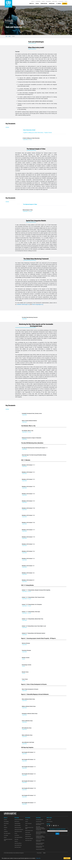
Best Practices (17, 821)
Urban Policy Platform (18, 843)
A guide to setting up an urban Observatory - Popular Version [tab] (37, 132)
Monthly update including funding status (40, 841)
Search (59, 3)
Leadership (6, 831)
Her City (16, 833)
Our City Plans (17, 835)
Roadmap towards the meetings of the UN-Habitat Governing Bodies (40, 837)
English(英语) (25, 139)
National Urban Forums (29, 830)
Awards (26, 821)
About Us (31, 3)
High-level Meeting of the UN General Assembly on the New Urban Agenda (41, 832)
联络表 (44, 852)
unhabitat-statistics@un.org (23, 304)
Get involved (61, 1)
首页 (6, 36)
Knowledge (51, 3)
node (10, 36)
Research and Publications (19, 819)
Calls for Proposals (28, 823)
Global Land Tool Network (19, 829)
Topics (37, 3)
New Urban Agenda (7, 833)
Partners (5, 837)
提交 (57, 833)
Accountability (6, 821)
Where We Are (44, 3)
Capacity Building (17, 823)
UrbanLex (16, 841)
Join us (5, 829)
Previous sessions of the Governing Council (40, 847)
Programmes (48, 1)
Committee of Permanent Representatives (40, 824)
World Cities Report (18, 847)
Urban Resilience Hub (18, 845)
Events (66, 1)
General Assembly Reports (40, 849)
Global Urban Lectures (18, 831)
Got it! (67, 858)
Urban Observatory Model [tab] (29, 130)
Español (23, 666)
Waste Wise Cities (28, 834)
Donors (43, 1)
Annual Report (6, 823)
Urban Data (16, 839)
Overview (5, 819)
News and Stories (49, 821)
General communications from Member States (40, 844)
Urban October (27, 832)
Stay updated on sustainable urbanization (57, 829)
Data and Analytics (18, 825)
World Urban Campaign (29, 838)
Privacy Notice (39, 852)
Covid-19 (32, 1)
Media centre (54, 1)
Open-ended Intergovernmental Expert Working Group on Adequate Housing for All (40, 828)
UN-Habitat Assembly (39, 819)
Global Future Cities (18, 827)
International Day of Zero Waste (29, 828)
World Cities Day (28, 836)
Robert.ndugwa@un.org (37, 304)
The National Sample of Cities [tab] (30, 204)
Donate (64, 3)
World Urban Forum (28, 840)
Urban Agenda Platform (18, 837)
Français (30, 139)
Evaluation (5, 827)
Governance (38, 1)
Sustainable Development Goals (8, 840)
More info (38, 858)
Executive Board (38, 821)
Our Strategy (6, 835)
